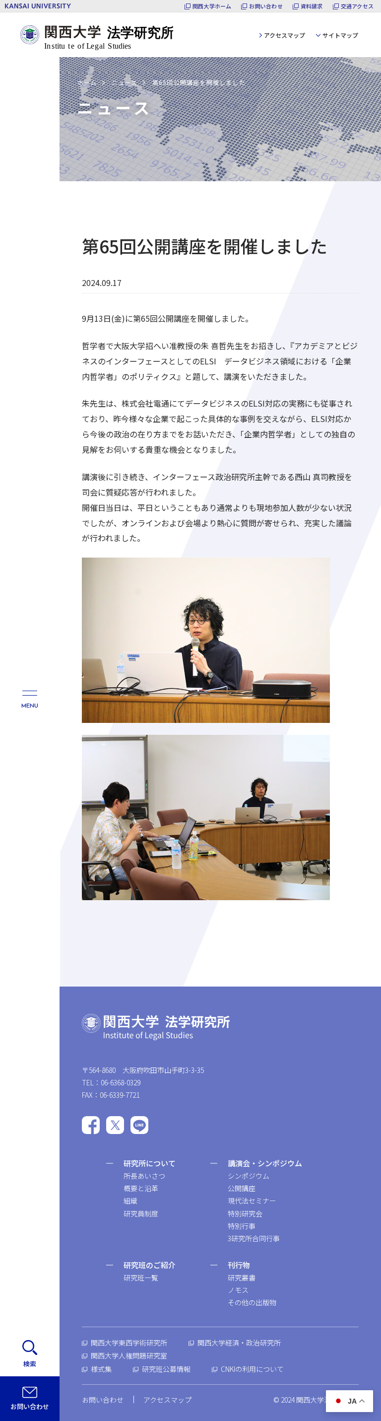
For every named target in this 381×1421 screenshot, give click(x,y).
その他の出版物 (252, 1302)
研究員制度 (141, 1213)
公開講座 (241, 1188)
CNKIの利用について (252, 1369)
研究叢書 (241, 1277)
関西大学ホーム (212, 6)
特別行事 (241, 1226)
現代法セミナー (252, 1201)
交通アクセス (357, 6)
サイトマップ (340, 35)
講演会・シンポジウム (265, 1163)
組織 (130, 1201)
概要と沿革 (141, 1188)
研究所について (150, 1163)
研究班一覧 (141, 1277)
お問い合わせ (265, 6)
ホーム (87, 82)
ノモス (238, 1290)
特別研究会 (245, 1213)
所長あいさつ (144, 1176)
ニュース (124, 82)
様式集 (101, 1369)
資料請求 (312, 6)
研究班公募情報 (166, 1369)
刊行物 (239, 1265)
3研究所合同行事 (254, 1238)
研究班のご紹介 (150, 1265)
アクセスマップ (284, 35)
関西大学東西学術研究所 (129, 1343)
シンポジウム (248, 1176)
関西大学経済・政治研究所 (239, 1343)
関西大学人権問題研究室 (129, 1355)
